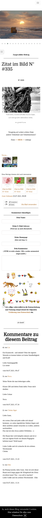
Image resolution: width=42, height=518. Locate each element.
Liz (9, 347)
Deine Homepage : (21, 238)
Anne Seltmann (7, 196)
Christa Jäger (12, 410)
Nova (10, 376)
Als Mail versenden (29, 204)
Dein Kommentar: (21, 251)
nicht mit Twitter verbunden (6, 204)
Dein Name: (21, 217)
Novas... (5, 155)
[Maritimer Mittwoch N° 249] (21, 24)
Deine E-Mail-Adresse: (21, 227)
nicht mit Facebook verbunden (6, 202)
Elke (9, 465)
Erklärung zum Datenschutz (19, 312)
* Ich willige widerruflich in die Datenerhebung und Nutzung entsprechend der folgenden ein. (22, 309)
